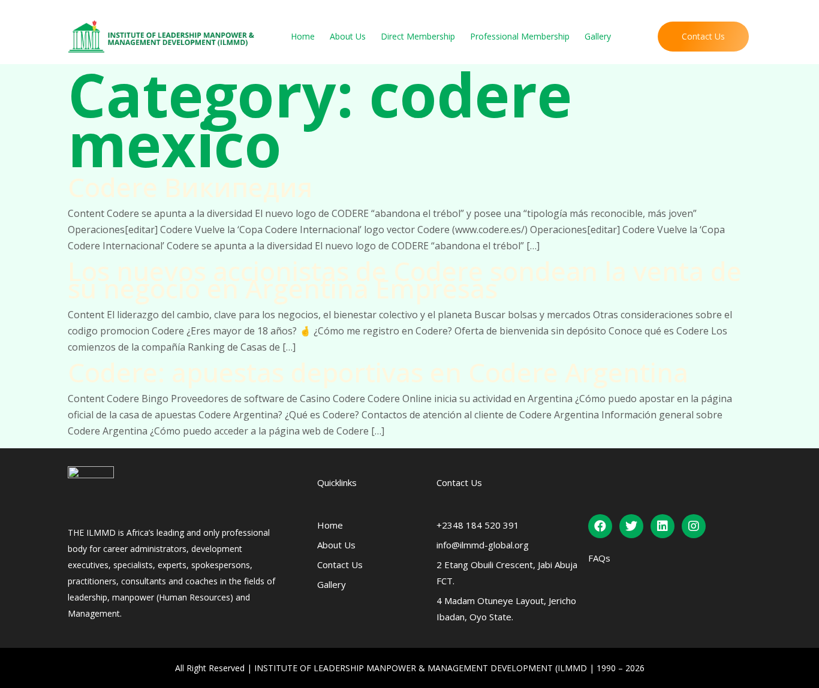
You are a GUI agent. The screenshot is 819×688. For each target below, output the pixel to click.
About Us (348, 36)
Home (303, 36)
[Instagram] (694, 526)
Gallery (598, 36)
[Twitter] (631, 526)
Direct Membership (418, 36)
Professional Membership (520, 36)
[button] (703, 37)
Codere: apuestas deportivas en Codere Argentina (378, 372)
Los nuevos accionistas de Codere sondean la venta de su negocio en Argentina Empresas (405, 279)
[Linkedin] (663, 526)
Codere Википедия (190, 187)
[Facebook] (600, 526)
